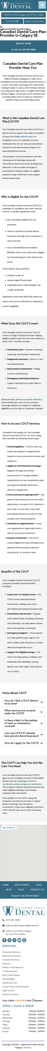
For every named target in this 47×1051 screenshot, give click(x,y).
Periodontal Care (9, 983)
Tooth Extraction (9, 971)
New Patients (22, 884)
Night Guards (8, 990)
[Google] (24, 940)
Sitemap (27, 1048)
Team (38, 884)
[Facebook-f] (4, 940)
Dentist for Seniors (10, 994)
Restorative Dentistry (11, 956)
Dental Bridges (8, 979)
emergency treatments (30, 784)
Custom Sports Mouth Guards (15, 987)
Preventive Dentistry (11, 952)
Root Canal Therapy (11, 975)
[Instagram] (9, 940)
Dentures (6, 964)
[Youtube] (19, 940)
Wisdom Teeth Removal (12, 967)
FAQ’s (21, 889)
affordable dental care (21, 136)
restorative (8, 784)
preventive (31, 781)
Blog (9, 889)
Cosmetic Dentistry (10, 960)
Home (6, 884)
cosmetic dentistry (32, 399)
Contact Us (37, 889)
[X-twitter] (14, 940)
